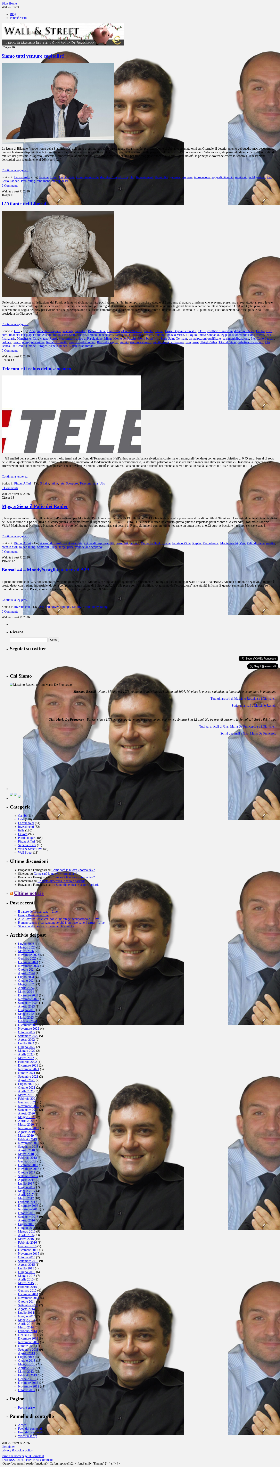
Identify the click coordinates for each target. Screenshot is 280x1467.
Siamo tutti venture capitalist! (33, 56)
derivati (134, 543)
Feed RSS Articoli (13, 1459)
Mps (242, 543)
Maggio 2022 (26, 1050)
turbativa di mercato (250, 342)
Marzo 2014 (26, 1327)
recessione (37, 342)
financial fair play (20, 335)
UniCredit (17, 346)
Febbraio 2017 (27, 1202)
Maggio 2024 (26, 984)
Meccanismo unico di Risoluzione (80, 338)
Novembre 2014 (28, 1298)
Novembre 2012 (28, 1386)
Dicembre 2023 (28, 995)
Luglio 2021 (26, 1084)
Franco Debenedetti (100, 335)
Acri (32, 331)
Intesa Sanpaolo (208, 335)
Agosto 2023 (26, 1006)
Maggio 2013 (26, 1364)
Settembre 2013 (28, 1349)
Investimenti (22, 606)
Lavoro (22, 834)
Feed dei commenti (30, 1432)
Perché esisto (18, 17)
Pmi (23, 181)
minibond (241, 177)
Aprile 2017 (26, 1194)
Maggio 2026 (26, 947)
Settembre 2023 (28, 1002)
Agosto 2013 (26, 1353)
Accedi (22, 1425)
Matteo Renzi (48, 338)
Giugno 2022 (26, 1047)
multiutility (92, 606)
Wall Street (25, 852)
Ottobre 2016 (26, 1213)
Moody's (77, 606)
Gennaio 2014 (27, 1334)
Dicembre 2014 (28, 1294)
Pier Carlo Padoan (262, 338)
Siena (54, 547)
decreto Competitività (114, 177)
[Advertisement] (40, 764)
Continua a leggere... (15, 170)
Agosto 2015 (26, 1264)
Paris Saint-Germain (174, 338)
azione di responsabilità (99, 543)
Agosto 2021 (26, 1080)
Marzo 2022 (26, 1058)
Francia (81, 335)
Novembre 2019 (28, 1128)
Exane (166, 543)
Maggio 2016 (26, 1231)
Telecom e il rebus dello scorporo (36, 368)
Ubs (102, 483)
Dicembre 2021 (28, 1065)
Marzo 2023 (26, 1017)
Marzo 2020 (26, 1124)
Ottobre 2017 (26, 1172)
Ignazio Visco (175, 335)
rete (62, 483)
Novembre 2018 (28, 1143)
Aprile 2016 (26, 1235)
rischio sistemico (140, 342)
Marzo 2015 (26, 1283)
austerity (68, 331)
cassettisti (122, 543)
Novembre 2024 (28, 966)
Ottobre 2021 (26, 1073)
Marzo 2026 (26, 951)
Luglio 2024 (26, 977)
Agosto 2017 (26, 1180)
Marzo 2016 (26, 1239)
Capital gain (67, 177)
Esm (269, 331)
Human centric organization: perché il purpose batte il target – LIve (61, 922)
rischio (124, 342)
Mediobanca (211, 543)
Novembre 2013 (28, 1342)
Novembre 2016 (28, 1209)
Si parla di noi (27, 845)
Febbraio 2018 (27, 1157)
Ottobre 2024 (26, 969)
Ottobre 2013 (26, 1346)
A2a (41, 606)
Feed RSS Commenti (39, 1459)
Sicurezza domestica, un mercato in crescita (46, 926)
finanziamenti (145, 177)
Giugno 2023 (26, 1010)
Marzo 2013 (26, 1371)
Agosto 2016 (26, 1220)
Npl (156, 338)
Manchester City (27, 338)
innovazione (202, 177)
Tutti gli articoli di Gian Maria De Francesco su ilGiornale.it (237, 726)
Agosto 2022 (26, 1039)
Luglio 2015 (26, 1268)
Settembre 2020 (28, 1109)
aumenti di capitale (49, 331)
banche (44, 177)
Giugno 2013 (26, 1360)
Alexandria (75, 543)
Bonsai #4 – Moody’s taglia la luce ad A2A (46, 569)
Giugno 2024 (26, 980)
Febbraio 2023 (27, 1021)
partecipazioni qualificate (205, 338)
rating (31, 181)
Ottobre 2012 (26, 1390)
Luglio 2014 (26, 1312)
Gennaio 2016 (27, 1246)
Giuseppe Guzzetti (141, 335)
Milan (108, 338)
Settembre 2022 (28, 1036)
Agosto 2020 (26, 1113)
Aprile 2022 (26, 1054)
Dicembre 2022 (28, 1025)
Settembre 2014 (28, 1305)
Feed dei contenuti (30, 1428)
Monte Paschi (229, 543)
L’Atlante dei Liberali (25, 203)
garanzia (175, 177)
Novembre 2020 (28, 1106)
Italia (21, 830)
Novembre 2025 (28, 954)
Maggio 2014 (26, 1320)
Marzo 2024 (26, 991)
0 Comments (10, 350)
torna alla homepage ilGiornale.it (23, 1456)
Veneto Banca (58, 346)
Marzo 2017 (26, 1198)
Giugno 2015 (26, 1272)
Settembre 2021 (28, 1076)
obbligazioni (257, 177)
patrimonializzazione (235, 338)
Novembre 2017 (28, 1168)
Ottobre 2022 (26, 1032)
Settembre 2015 (28, 1261)
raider (22, 547)
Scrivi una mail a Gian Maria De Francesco (248, 733)
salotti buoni (161, 342)
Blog (13, 14)
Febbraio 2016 (27, 1242)
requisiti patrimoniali (82, 342)
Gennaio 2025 (27, 958)
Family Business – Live (33, 915)
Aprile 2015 (26, 1279)
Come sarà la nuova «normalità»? (73, 870)
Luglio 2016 (26, 1224)
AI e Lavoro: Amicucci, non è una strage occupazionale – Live (58, 919)
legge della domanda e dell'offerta (242, 335)
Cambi (22, 815)
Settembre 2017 (28, 1176)
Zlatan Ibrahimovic (81, 346)
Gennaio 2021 (27, 1102)
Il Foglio (191, 335)
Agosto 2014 (26, 1309)
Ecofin (260, 331)
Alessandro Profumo (53, 543)
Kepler (196, 543)
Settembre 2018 (28, 1146)
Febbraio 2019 (27, 1139)
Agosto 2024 (26, 973)
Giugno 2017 (26, 1187)
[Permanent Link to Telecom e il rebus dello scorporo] (71, 452)
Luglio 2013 (26, 1357)
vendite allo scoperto (88, 547)
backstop (80, 331)
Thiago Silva (208, 342)
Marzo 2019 (26, 1135)
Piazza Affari (22, 483)
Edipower (52, 606)
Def (132, 177)
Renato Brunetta (56, 342)
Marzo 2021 (26, 1095)
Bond (53, 177)
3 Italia (44, 483)
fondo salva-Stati (64, 335)
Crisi (17, 331)
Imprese (187, 177)
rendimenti (43, 181)
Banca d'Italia (97, 331)
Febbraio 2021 (27, 1098)
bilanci (159, 331)
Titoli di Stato (227, 342)
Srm (188, 342)
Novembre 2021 (28, 1069)
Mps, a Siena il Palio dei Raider (35, 506)
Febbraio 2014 (27, 1331)
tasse (65, 181)
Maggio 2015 (26, 1275)
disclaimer (8, 1446)
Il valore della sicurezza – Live (38, 911)
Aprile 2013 (26, 1368)
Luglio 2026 (26, 943)
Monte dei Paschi (124, 338)
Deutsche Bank (151, 543)
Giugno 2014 (26, 1316)
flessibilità (161, 177)
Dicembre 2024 (28, 962)
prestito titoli (10, 547)
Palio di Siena (256, 543)
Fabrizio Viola (181, 543)
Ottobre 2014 (26, 1301)
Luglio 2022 (26, 1043)
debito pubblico (244, 331)
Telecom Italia (89, 483)
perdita (270, 543)
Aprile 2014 (26, 1323)
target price (66, 547)
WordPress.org (27, 1436)
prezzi (16, 342)
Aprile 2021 (26, 1091)
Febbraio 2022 (27, 1061)
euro (4, 335)
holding (160, 335)
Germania (121, 335)
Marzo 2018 (26, 1154)
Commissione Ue (87, 177)
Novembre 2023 (28, 999)
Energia (65, 606)
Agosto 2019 (26, 1132)
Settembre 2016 (28, 1216)
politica (6, 342)
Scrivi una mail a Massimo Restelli (254, 705)
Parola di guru (27, 837)
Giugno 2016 (26, 1227)
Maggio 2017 (26, 1191)
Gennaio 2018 (27, 1161)
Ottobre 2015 (26, 1257)
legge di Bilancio (222, 177)
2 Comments (10, 185)
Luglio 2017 (26, 1183)
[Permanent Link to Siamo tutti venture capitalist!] (58, 142)
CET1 (202, 331)
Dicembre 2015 (28, 1250)
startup (56, 181)
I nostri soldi (22, 177)
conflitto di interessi (220, 331)
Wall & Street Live (30, 849)
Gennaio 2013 (27, 1379)
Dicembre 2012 (28, 1382)
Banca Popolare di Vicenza (124, 331)
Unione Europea (36, 346)
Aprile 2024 (26, 988)
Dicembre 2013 (28, 1338)
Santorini (43, 547)
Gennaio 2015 (27, 1290)
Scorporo (72, 483)
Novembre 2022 (28, 1028)
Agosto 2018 (26, 1150)
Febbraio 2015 (27, 1286)
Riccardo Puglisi (107, 342)
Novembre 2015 (28, 1253)
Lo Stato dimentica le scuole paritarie (61, 881)
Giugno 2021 (26, 1087)
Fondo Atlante (42, 335)
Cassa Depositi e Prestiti (180, 331)
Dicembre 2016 (28, 1205)
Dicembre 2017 (28, 1165)
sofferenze (177, 342)
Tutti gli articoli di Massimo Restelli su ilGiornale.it (243, 698)
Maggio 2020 (26, 1117)
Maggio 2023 (26, 1014)
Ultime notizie (29, 893)
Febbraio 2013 (27, 1375)
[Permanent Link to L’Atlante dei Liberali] (58, 296)
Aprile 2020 (26, 1120)
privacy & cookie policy (17, 1450)
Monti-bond (145, 338)
